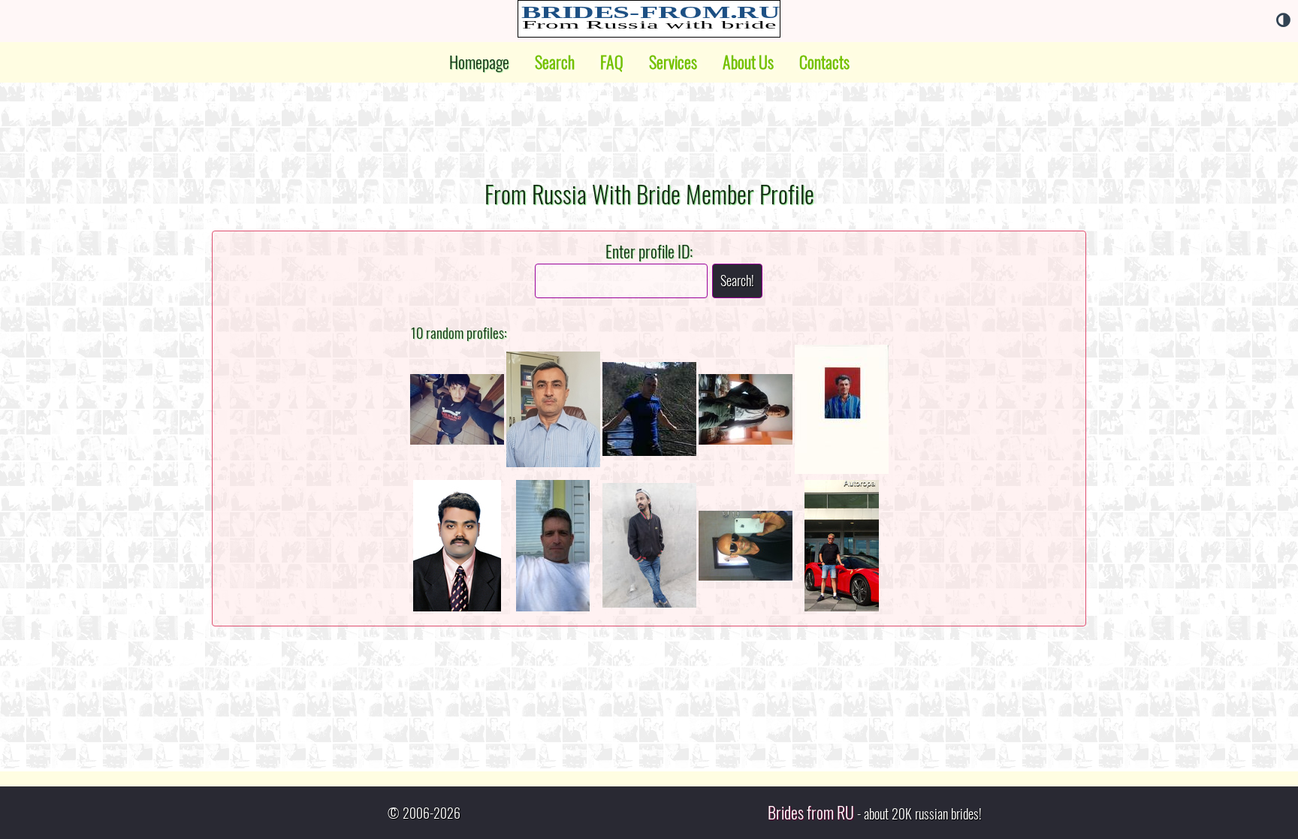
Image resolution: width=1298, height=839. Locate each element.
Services (673, 62)
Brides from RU (811, 812)
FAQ (611, 62)
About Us (748, 62)
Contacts (824, 62)
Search (555, 62)
